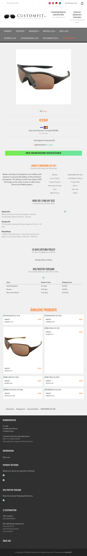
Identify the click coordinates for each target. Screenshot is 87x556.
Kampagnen (69, 38)
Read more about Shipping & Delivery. (18, 496)
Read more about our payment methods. (19, 471)
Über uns (6, 457)
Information (50, 38)
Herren (20, 31)
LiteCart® (68, 552)
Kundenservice (71, 3)
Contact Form (8, 431)
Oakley (34, 166)
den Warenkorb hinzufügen (43, 153)
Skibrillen (10, 38)
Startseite (10, 409)
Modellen (49, 31)
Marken (34, 31)
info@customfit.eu (10, 429)
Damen (7, 31)
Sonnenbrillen (30, 38)
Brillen (63, 31)
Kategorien (20, 409)
